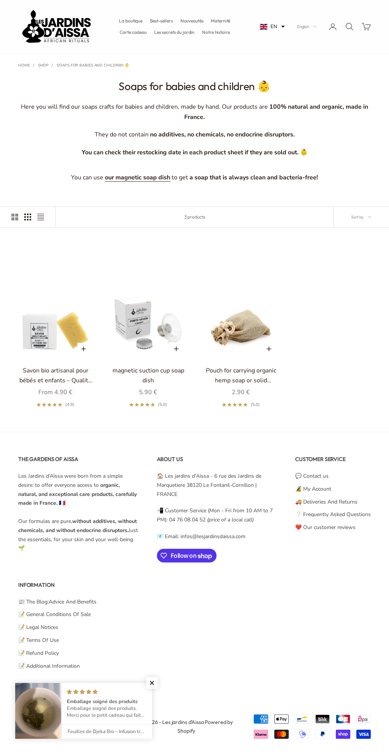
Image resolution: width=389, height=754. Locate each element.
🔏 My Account (313, 489)
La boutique (130, 21)
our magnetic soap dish (137, 177)
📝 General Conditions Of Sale (54, 614)
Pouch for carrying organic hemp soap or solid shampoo (241, 376)
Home (24, 65)
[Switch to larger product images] (14, 217)
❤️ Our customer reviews (325, 527)
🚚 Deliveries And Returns (326, 501)
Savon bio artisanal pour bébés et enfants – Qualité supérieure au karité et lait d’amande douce (55, 376)
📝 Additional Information (49, 666)
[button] (272, 27)
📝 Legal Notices (38, 627)
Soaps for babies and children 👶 (93, 65)
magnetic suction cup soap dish (148, 375)
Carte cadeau (133, 32)
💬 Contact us (312, 476)
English (303, 26)
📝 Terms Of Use (38, 640)
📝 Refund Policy (38, 653)
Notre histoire (215, 32)
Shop (43, 65)
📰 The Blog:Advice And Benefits (57, 601)
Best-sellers (161, 21)
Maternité (220, 21)
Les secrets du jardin (174, 32)
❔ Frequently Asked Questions (333, 514)
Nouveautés (192, 21)
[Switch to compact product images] (40, 217)
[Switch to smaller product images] (27, 217)
